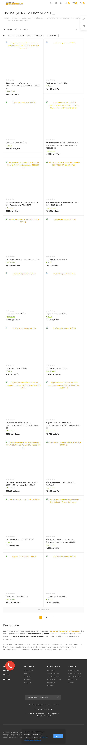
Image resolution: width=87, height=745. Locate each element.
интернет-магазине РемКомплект (65, 631)
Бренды (7, 679)
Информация (53, 666)
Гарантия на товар (54, 679)
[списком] (79, 29)
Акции (6, 670)
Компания (29, 666)
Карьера (27, 679)
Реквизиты (51, 682)
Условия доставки (53, 676)
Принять (58, 736)
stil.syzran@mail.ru (45, 709)
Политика (50, 685)
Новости (27, 673)
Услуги (6, 675)
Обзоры (71, 682)
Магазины (51, 670)
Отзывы (27, 676)
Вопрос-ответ (73, 679)
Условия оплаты (53, 673)
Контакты (27, 682)
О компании (28, 670)
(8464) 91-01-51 (38, 705)
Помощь (72, 666)
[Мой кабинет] (61, 3)
